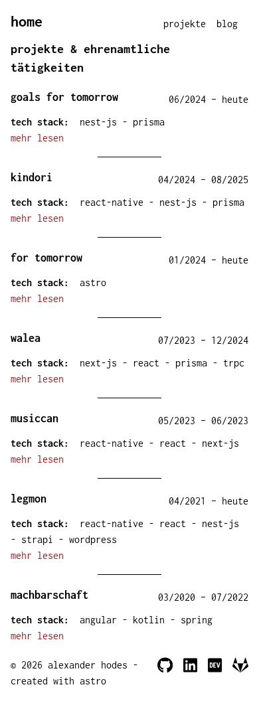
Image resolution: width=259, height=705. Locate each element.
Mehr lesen (37, 137)
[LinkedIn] (190, 673)
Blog (227, 23)
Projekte (184, 23)
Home (27, 21)
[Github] (165, 673)
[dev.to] (215, 673)
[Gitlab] (240, 673)
